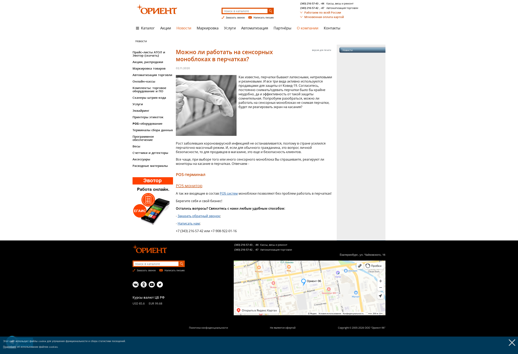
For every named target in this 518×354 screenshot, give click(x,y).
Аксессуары (141, 159)
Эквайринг (141, 111)
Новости (183, 28)
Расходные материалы (150, 166)
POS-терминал (190, 174)
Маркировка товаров (149, 68)
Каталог (148, 28)
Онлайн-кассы (144, 81)
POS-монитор (189, 185)
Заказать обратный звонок (199, 216)
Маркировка (208, 28)
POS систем (229, 193)
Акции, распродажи (148, 62)
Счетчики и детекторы (150, 153)
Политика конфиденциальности (208, 327)
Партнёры (282, 28)
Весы (136, 146)
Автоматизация (254, 28)
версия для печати (321, 50)
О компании (307, 28)
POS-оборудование (147, 124)
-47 (322, 8)
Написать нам (189, 223)
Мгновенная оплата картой (324, 17)
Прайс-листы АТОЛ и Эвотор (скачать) (149, 53)
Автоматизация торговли (152, 75)
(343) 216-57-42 (309, 8)
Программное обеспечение (143, 138)
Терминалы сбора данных (153, 130)
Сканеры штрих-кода (149, 98)
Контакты (332, 28)
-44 (322, 3)
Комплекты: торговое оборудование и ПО (149, 89)
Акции (165, 28)
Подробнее (9, 346)
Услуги (230, 28)
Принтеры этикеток (148, 117)
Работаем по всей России (322, 12)
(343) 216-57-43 (309, 3)
